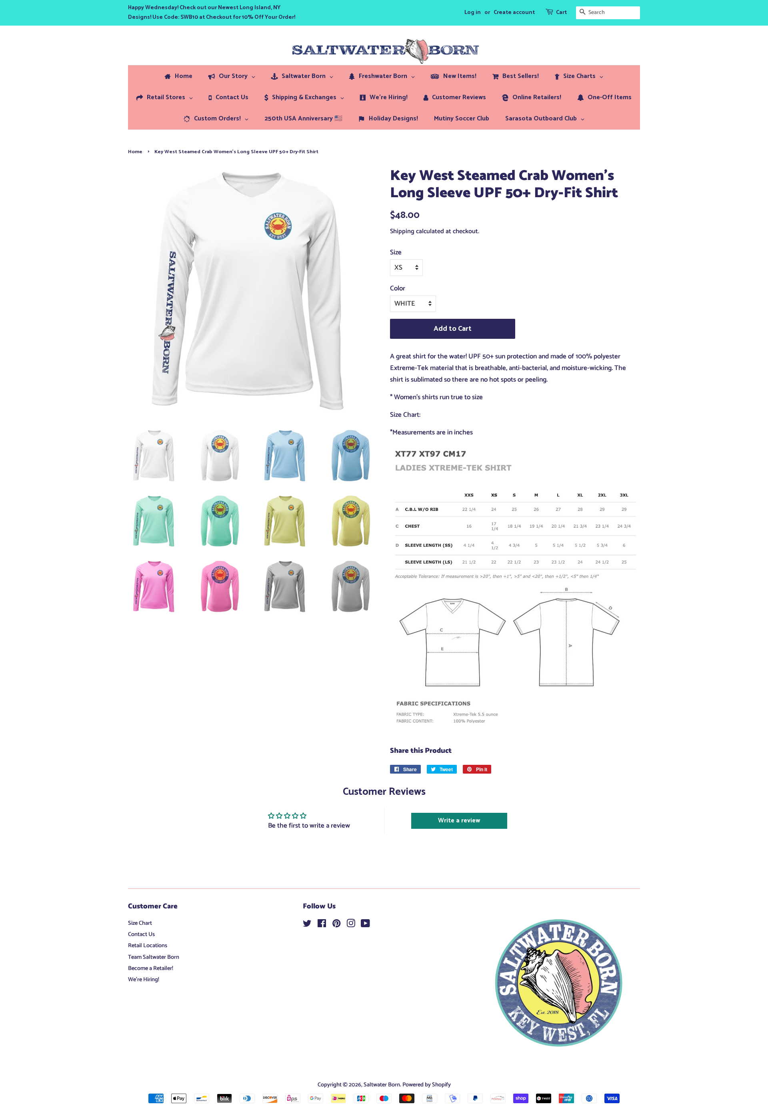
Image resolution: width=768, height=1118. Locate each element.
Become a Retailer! (150, 968)
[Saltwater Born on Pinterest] (336, 925)
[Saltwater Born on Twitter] (307, 925)
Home (135, 152)
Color (397, 288)
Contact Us (141, 934)
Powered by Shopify (426, 1085)
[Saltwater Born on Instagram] (350, 925)
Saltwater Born (382, 1085)
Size (396, 252)
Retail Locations (147, 945)
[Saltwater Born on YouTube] (365, 925)
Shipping (402, 231)
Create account (514, 12)
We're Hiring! (143, 979)
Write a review (459, 820)
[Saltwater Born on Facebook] (321, 925)
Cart (561, 12)
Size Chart (140, 923)
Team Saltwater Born (153, 957)
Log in (472, 12)
